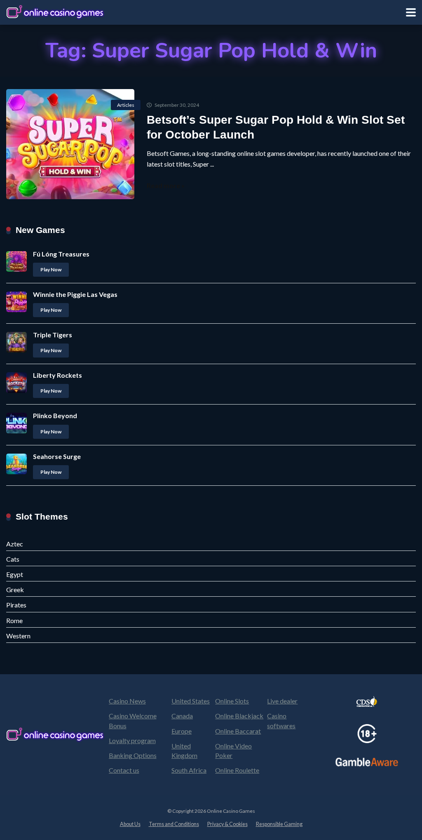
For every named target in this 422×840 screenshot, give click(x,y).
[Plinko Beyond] (16, 431)
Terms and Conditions (174, 824)
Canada (182, 716)
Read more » (166, 185)
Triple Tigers (52, 335)
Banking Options (133, 755)
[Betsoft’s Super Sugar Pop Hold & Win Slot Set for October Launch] (70, 144)
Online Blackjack (239, 716)
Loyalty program (132, 740)
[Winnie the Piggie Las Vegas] (16, 309)
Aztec (14, 544)
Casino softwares (281, 720)
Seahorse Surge (57, 456)
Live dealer (282, 701)
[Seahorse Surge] (16, 471)
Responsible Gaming (279, 824)
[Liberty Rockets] (16, 390)
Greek (15, 589)
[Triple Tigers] (16, 350)
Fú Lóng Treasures (61, 254)
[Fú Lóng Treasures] (16, 269)
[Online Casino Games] (55, 11)
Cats (12, 559)
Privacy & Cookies (227, 824)
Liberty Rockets (57, 375)
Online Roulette (237, 770)
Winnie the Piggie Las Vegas (75, 294)
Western (18, 636)
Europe (181, 731)
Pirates (16, 605)
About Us (130, 824)
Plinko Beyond (55, 415)
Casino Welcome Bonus (133, 720)
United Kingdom (184, 750)
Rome (14, 620)
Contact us (124, 770)
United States (190, 701)
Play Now (50, 269)
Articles (125, 105)
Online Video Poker (233, 750)
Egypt (14, 574)
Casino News (127, 701)
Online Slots (232, 701)
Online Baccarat (238, 731)
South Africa (188, 770)
